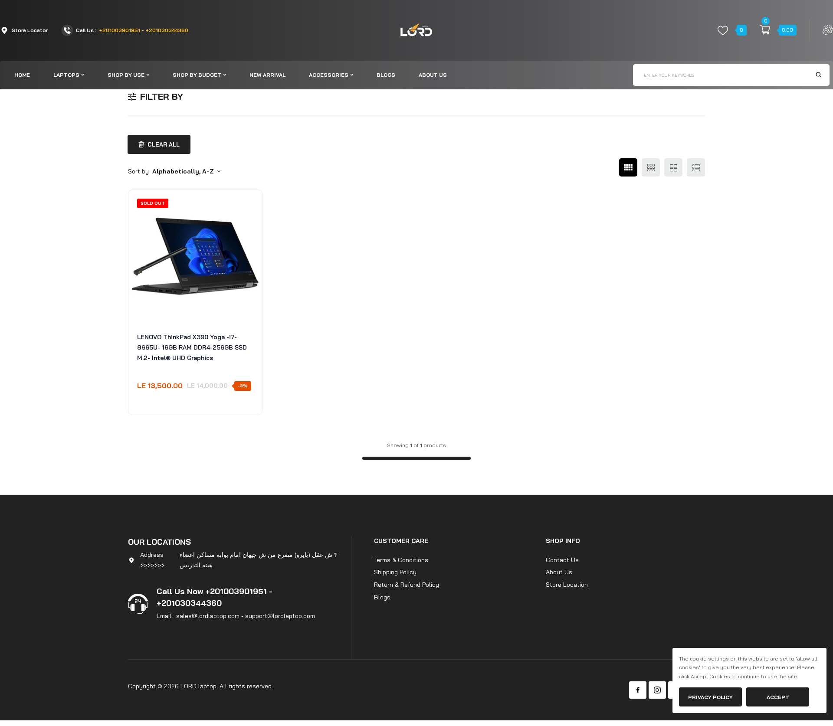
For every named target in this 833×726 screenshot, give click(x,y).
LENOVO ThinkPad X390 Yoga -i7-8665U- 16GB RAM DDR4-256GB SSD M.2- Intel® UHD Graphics (192, 347)
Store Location (567, 585)
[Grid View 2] (673, 167)
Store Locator (30, 30)
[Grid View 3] (651, 167)
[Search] (818, 75)
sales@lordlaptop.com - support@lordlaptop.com (245, 616)
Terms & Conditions (401, 560)
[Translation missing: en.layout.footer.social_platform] (637, 690)
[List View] (696, 167)
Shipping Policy (395, 572)
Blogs (382, 597)
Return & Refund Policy (406, 585)
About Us (559, 572)
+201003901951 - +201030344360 (143, 30)
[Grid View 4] (628, 167)
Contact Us (562, 560)
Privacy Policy (710, 697)
